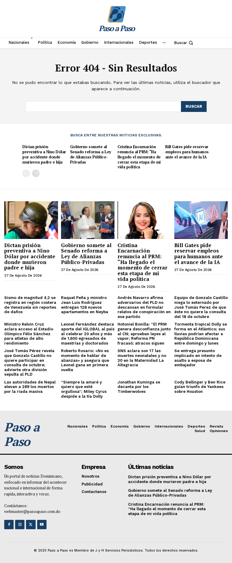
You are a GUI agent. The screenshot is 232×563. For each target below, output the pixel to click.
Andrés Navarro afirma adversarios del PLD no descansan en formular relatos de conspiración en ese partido (144, 307)
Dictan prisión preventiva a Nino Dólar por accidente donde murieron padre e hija (44, 154)
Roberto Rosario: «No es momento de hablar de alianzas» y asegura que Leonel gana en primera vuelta (85, 360)
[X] (30, 524)
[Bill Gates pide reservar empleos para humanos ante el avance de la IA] (201, 220)
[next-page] (36, 173)
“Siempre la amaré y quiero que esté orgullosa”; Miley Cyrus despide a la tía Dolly (84, 389)
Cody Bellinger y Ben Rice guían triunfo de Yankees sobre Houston (199, 387)
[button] (184, 42)
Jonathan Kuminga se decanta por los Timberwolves (139, 387)
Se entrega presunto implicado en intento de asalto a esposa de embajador (197, 357)
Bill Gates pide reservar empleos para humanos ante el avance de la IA (187, 152)
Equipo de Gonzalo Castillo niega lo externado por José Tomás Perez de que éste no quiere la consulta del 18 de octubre (201, 307)
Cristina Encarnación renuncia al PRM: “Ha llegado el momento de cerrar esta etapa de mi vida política (139, 157)
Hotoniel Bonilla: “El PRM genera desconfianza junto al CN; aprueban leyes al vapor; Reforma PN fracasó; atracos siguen (144, 333)
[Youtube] (42, 524)
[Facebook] (9, 524)
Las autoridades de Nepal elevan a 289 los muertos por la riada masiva (30, 387)
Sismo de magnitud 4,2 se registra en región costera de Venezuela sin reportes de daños (30, 304)
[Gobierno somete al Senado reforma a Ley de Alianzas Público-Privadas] (88, 220)
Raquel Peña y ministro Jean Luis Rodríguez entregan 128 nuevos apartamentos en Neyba (84, 304)
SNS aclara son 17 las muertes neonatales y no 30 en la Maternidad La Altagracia (142, 357)
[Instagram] (19, 524)
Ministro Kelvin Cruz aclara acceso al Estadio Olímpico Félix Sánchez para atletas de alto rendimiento (28, 333)
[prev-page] (26, 173)
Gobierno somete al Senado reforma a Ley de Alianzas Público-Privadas (90, 154)
